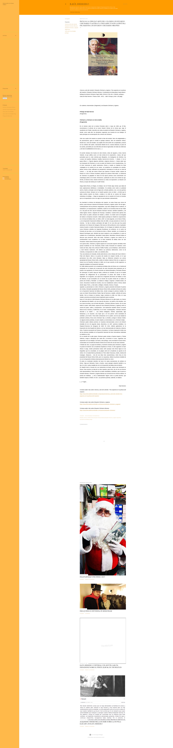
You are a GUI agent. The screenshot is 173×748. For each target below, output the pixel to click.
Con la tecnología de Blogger (97, 734)
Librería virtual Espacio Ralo (9, 109)
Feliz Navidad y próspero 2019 (92, 577)
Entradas (7, 177)
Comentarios (8, 179)
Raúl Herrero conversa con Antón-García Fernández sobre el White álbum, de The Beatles (101, 666)
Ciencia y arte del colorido (71, 24)
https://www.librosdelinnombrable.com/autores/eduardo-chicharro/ (97, 410)
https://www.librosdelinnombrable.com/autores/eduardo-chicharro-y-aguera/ (100, 404)
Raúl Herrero (79, 4)
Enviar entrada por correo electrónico (92, 415)
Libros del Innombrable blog (9, 113)
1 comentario (87, 613)
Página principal (75, 12)
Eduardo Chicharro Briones (71, 26)
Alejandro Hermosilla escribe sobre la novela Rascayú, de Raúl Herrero (100, 723)
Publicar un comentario (89, 579)
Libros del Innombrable (70, 31)
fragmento (67, 29)
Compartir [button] (67, 18)
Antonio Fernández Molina (9, 107)
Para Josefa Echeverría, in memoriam (96, 611)
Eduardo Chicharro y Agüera (71, 27)
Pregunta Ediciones (7, 116)
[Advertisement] (103, 469)
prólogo (67, 33)
